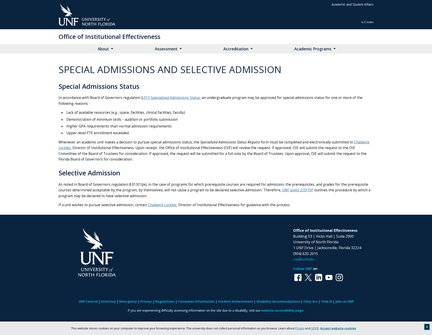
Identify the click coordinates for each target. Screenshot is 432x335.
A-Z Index (367, 22)
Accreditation (235, 48)
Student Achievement (235, 301)
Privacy (299, 328)
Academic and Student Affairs (353, 4)
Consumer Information (196, 301)
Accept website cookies (338, 328)
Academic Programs (312, 48)
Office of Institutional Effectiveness (109, 36)
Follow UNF (302, 268)
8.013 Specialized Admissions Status (170, 97)
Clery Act (310, 301)
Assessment (166, 48)
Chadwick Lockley (162, 205)
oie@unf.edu (303, 259)
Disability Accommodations (278, 301)
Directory (108, 301)
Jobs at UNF (344, 301)
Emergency (128, 301)
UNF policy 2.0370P (297, 190)
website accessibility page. (282, 310)
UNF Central (88, 301)
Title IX (326, 301)
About (103, 48)
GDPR (315, 328)
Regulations (165, 301)
